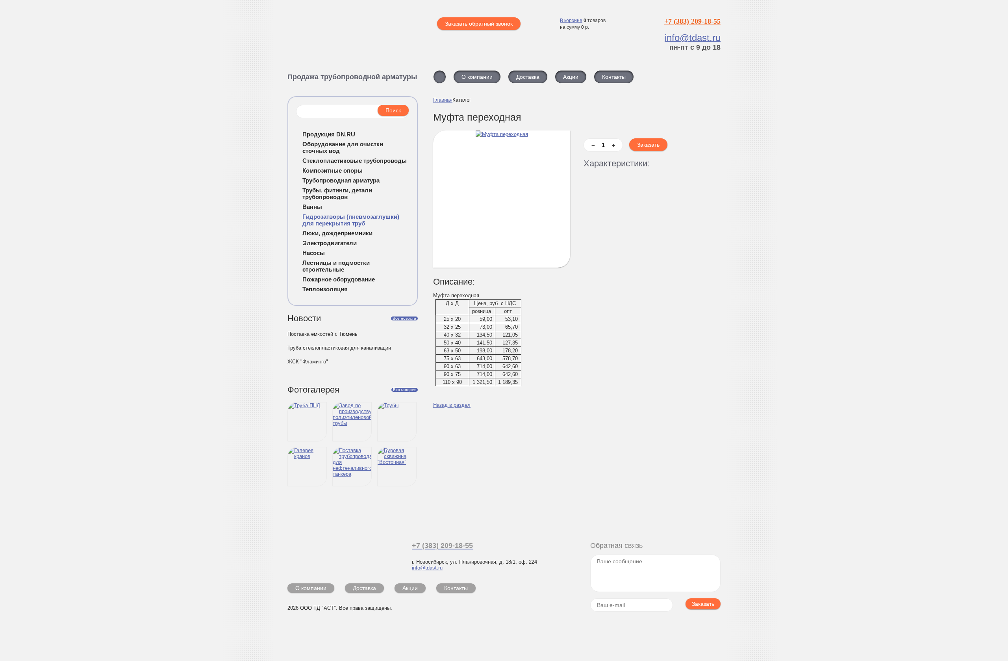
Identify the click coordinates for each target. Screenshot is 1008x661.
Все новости (404, 318)
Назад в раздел (452, 405)
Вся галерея (404, 390)
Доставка (364, 588)
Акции (410, 588)
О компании (310, 588)
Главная (442, 100)
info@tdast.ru (427, 568)
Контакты (456, 588)
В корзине (571, 20)
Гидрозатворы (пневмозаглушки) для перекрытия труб (350, 220)
